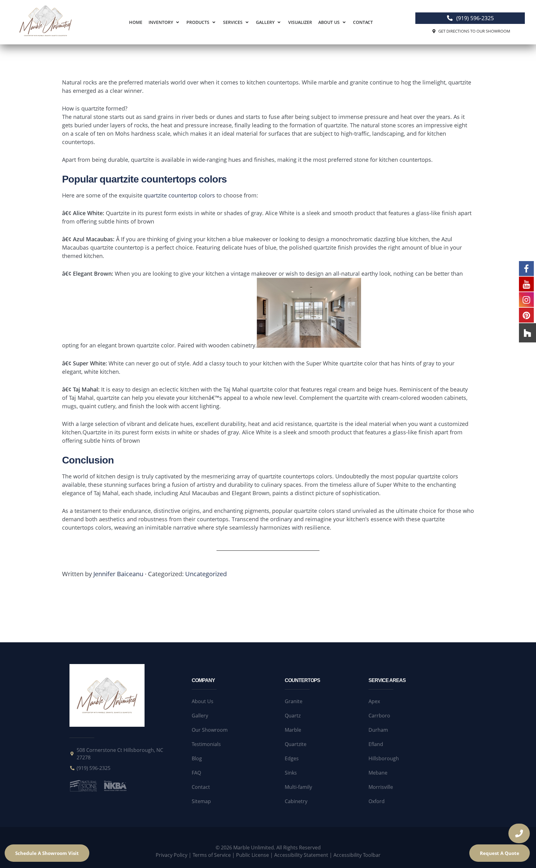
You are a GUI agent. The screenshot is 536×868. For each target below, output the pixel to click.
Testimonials (206, 744)
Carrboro (379, 715)
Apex (374, 701)
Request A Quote (499, 853)
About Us (329, 22)
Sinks (291, 772)
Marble (293, 729)
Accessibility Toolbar (357, 855)
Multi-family (298, 787)
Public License (252, 855)
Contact (363, 22)
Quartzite (295, 744)
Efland (375, 744)
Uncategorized (206, 574)
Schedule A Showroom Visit (47, 853)
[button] (164, 22)
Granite (293, 701)
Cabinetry (296, 801)
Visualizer (300, 22)
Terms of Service (212, 855)
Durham (378, 729)
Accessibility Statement (301, 855)
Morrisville (380, 787)
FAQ (196, 772)
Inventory (161, 22)
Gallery (265, 22)
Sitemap (201, 801)
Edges (292, 758)
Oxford (376, 801)
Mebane (377, 772)
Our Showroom (210, 729)
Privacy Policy (171, 855)
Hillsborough (383, 758)
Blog (197, 758)
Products (197, 22)
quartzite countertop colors (179, 195)
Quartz (293, 715)
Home (135, 22)
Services (233, 22)
